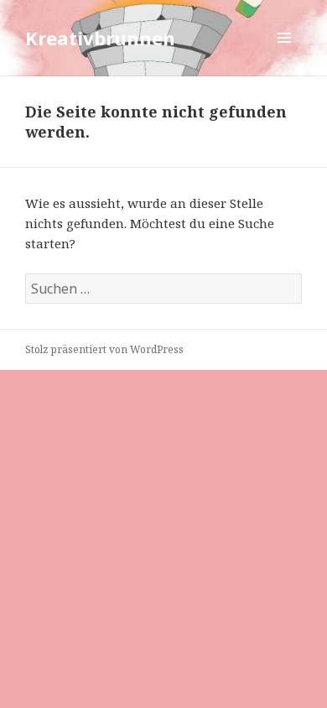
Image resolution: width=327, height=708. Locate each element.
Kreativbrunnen (100, 37)
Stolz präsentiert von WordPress (104, 349)
